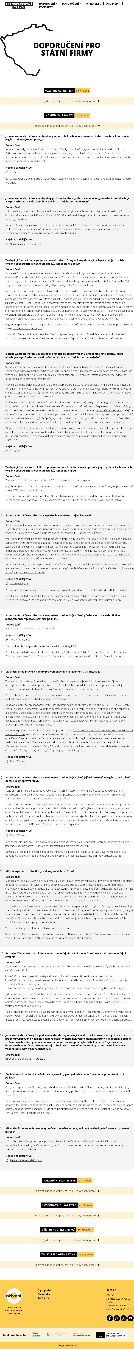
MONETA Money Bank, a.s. (27, 328)
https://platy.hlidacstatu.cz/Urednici (25, 572)
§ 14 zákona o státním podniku (49, 295)
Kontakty (43, 1298)
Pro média (43, 1294)
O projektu (44, 1290)
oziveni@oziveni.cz (122, 1309)
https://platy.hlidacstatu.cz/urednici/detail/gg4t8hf (49, 646)
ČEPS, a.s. (15, 172)
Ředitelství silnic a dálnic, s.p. (26, 1160)
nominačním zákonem (44, 229)
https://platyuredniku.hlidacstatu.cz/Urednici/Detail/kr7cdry (93, 590)
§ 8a (17, 532)
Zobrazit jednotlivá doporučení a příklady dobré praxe (65, 101)
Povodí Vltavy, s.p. (20, 639)
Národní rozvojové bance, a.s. (26, 244)
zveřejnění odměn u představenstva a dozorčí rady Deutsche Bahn (83, 599)
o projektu (93, 3)
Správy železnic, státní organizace (62, 824)
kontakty (46, 7)
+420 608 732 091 (122, 1305)
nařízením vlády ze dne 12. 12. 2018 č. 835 (98, 704)
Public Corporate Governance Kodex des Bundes (49, 934)
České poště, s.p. (19, 583)
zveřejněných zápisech (17, 233)
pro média (113, 3)
